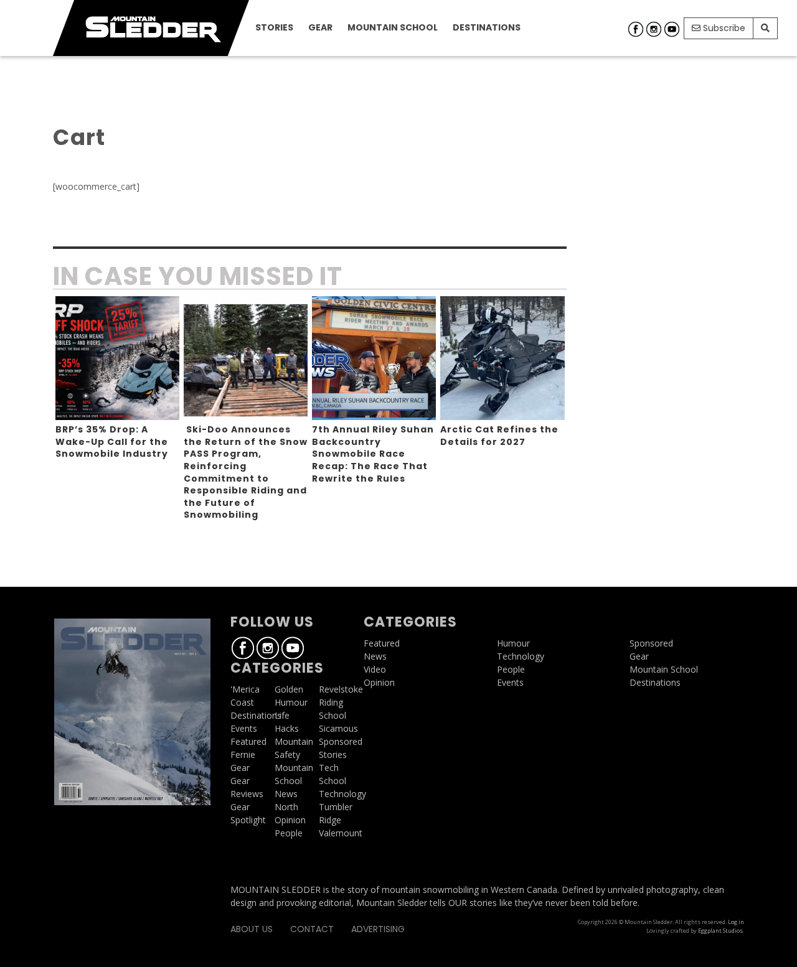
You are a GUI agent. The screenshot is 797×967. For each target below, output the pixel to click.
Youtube (671, 29)
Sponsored (340, 741)
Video (375, 669)
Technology (342, 794)
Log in (736, 922)
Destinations (487, 27)
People (289, 833)
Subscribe (722, 28)
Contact (312, 929)
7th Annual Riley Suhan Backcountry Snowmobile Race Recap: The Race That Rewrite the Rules (373, 453)
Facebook (635, 29)
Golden (289, 689)
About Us (251, 929)
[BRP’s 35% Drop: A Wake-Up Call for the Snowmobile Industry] (117, 358)
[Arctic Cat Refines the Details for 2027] (502, 358)
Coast (242, 702)
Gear (320, 27)
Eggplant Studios (720, 931)
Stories (274, 27)
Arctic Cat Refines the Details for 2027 (499, 435)
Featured (248, 741)
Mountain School (392, 27)
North (286, 807)
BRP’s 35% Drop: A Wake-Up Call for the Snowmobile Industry (111, 441)
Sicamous (338, 728)
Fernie (242, 754)
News (286, 794)
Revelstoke (341, 689)
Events (243, 728)
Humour (291, 702)
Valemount (340, 833)
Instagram (653, 29)
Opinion (290, 820)
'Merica (245, 689)
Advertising (378, 929)
